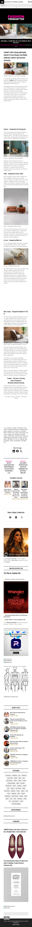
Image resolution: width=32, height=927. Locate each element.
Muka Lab (25, 436)
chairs (25, 428)
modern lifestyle (19, 436)
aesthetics (9, 428)
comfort (5, 429)
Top (24, 45)
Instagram (7, 562)
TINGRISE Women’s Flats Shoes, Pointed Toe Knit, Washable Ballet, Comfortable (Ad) (16, 830)
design (5, 431)
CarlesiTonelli (20, 428)
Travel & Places (15, 801)
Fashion (12, 788)
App (19, 775)
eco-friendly (23, 431)
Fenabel (6, 52)
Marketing (14, 793)
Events (14, 785)
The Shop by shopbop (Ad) (12, 573)
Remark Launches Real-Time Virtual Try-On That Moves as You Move (18, 721)
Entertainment (8, 785)
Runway (21, 796)
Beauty (15, 778)
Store (11, 798)
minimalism (17, 434)
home (13, 432)
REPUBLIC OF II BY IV (13, 439)
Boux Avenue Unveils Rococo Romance (8, 491)
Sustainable (23, 440)
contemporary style (23, 429)
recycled (20, 437)
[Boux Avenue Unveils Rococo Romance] (7, 487)
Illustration (13, 790)
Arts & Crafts (10, 778)
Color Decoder (9, 780)
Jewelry (22, 790)
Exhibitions (19, 785)
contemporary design (13, 429)
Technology (19, 798)
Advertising (14, 775)
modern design (10, 436)
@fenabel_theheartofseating (16, 383)
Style (15, 798)
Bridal (20, 778)
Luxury (8, 793)
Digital (17, 783)
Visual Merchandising (16, 803)
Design (2, 45)
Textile (25, 798)
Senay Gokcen (14, 560)
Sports (7, 798)
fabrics (5, 432)
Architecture (24, 775)
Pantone (23, 793)
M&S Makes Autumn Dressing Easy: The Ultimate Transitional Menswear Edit (18, 728)
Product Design (18, 45)
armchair (14, 428)
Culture (19, 780)
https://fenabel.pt (16, 380)
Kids (27, 790)
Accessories (8, 775)
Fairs (8, 788)
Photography (7, 796)
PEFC (16, 437)
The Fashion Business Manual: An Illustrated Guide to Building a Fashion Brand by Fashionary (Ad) (16, 863)
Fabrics (24, 785)
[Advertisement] (16, 116)
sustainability (17, 440)
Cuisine (15, 780)
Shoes (25, 796)
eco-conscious (16, 431)
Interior (13, 45)
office (12, 437)
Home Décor (7, 45)
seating (11, 440)
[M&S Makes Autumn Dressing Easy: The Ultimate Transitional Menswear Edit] (24, 487)
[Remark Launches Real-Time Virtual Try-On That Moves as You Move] (16, 487)
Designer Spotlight (11, 783)
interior (16, 432)
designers (9, 431)
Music (18, 793)
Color (23, 778)
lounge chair (11, 434)
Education (22, 783)
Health (23, 788)
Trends (21, 801)
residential (21, 439)
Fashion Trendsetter (11, 558)
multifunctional (7, 437)
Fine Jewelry (18, 788)
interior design (22, 432)
